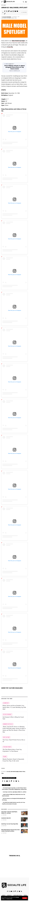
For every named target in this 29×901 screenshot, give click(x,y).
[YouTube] (7, 781)
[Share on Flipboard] (9, 11)
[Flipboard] (11, 781)
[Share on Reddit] (11, 11)
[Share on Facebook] (5, 11)
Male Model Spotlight (18, 40)
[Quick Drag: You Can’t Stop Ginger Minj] (24, 825)
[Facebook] (2, 781)
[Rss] (18, 781)
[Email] (17, 11)
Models (20, 771)
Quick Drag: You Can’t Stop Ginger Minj (9, 823)
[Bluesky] (16, 781)
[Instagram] (9, 781)
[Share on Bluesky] (15, 11)
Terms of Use (9, 898)
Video (2, 773)
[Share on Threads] (13, 11)
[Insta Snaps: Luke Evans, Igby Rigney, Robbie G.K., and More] (24, 813)
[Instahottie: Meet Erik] (24, 819)
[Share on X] (7, 11)
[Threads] (14, 781)
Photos (23, 771)
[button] (24, 898)
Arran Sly (8, 771)
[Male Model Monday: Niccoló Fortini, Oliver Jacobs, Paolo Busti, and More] (24, 831)
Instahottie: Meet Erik (6, 818)
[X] (4, 781)
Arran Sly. (10, 47)
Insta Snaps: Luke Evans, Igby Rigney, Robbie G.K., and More (14, 791)
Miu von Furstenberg (6, 16)
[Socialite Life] (9, 2)
